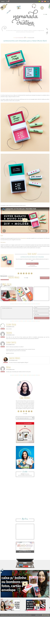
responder (2, 328)
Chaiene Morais (14, 358)
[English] (42, 1)
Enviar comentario (41, 317)
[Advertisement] (25, 31)
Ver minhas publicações (4, 279)
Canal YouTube (18, 37)
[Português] (39, 1)
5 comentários (44, 277)
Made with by (38, 615)
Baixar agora (32, 263)
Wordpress (29, 615)
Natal (22, 37)
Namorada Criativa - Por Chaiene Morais (8, 615)
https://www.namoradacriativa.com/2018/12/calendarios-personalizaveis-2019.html (22, 338)
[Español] (45, 1)
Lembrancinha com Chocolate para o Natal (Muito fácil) (25, 41)
